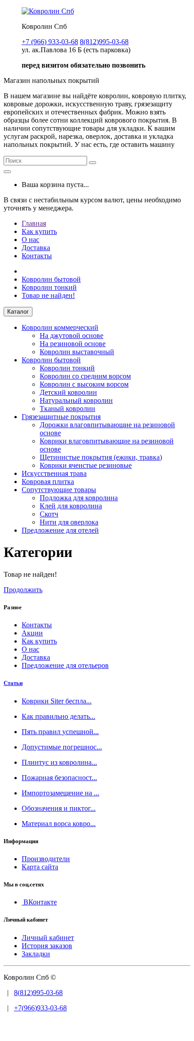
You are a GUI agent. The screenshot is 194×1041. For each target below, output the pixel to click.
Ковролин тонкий (49, 287)
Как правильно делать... (58, 716)
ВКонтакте (39, 902)
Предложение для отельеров (65, 665)
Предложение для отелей (60, 530)
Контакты (37, 256)
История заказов (47, 946)
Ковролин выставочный (77, 352)
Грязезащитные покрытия (61, 416)
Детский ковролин (68, 392)
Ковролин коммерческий (60, 327)
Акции (32, 633)
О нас (30, 239)
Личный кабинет (48, 937)
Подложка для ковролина (79, 498)
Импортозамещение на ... (60, 793)
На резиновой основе (73, 343)
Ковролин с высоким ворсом (84, 384)
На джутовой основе (71, 335)
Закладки (36, 954)
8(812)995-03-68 (38, 992)
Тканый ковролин (67, 408)
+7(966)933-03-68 (40, 1008)
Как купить (39, 231)
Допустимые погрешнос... (62, 747)
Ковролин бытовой (51, 279)
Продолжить (23, 590)
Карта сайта (40, 867)
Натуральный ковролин (76, 400)
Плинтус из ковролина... (59, 762)
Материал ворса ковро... (59, 823)
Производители (46, 859)
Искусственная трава (54, 473)
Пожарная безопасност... (59, 777)
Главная (34, 223)
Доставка (36, 247)
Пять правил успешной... (60, 731)
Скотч (49, 514)
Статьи (13, 683)
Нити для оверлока (69, 522)
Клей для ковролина (71, 506)
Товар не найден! (48, 295)
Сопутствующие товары (59, 489)
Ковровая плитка (48, 481)
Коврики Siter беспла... (57, 701)
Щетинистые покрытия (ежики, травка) (101, 457)
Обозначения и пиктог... (59, 808)
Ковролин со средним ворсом (85, 376)
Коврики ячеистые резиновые (86, 465)
